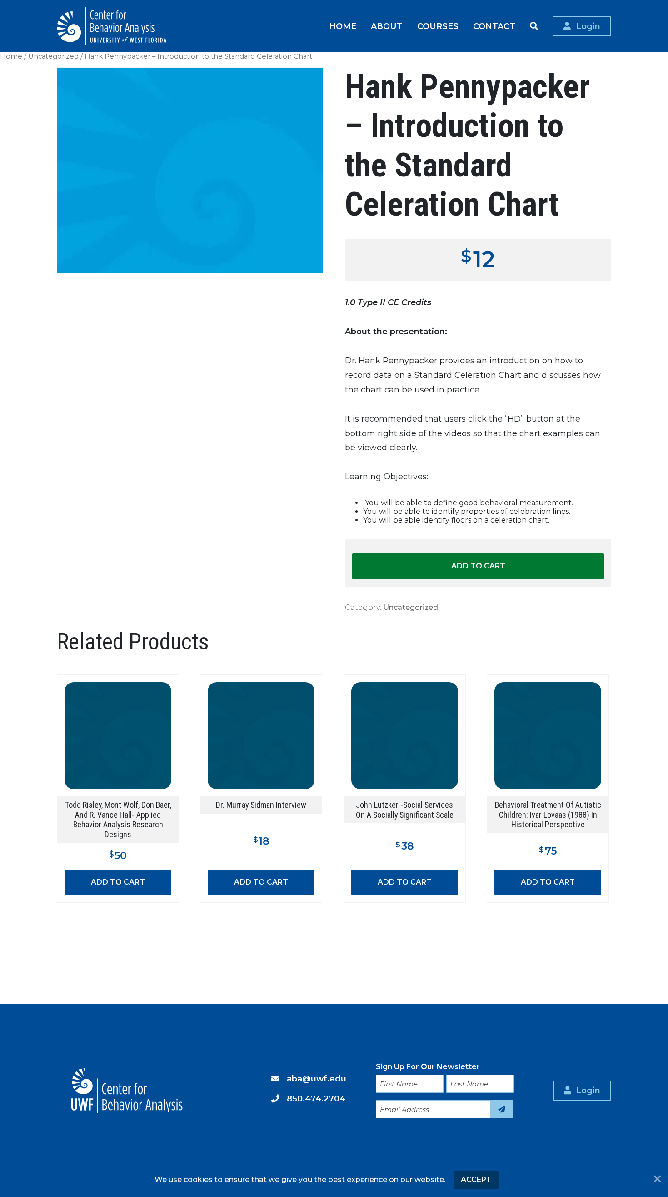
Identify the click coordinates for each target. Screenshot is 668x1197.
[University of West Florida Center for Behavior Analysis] (111, 26)
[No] (657, 1179)
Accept (476, 1179)
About (387, 26)
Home (342, 26)
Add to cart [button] (118, 882)
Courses (438, 26)
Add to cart (478, 566)
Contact (494, 26)
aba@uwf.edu (316, 1078)
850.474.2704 (316, 1098)
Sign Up (501, 1109)
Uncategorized (53, 56)
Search (534, 26)
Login (588, 26)
